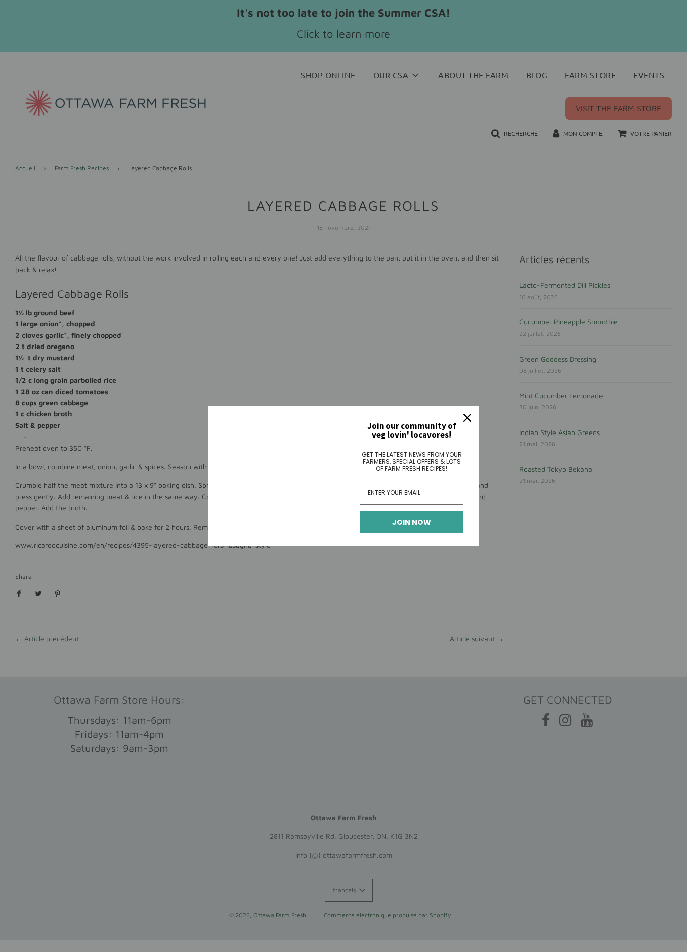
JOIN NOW (411, 522)
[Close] (467, 418)
